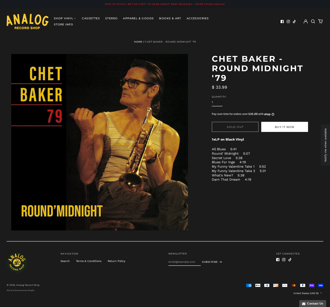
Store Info (63, 24)
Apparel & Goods (138, 18)
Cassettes (91, 18)
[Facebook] (282, 21)
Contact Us (314, 303)
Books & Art (170, 18)
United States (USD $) (306, 293)
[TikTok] (294, 21)
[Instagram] (288, 21)
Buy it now (285, 127)
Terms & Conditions (88, 261)
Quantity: (219, 96)
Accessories (198, 18)
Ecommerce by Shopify (24, 290)
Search (65, 261)
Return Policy (116, 261)
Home (138, 41)
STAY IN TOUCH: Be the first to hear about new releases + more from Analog (165, 4)
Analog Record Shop (28, 285)
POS (8, 290)
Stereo (111, 18)
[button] (313, 22)
